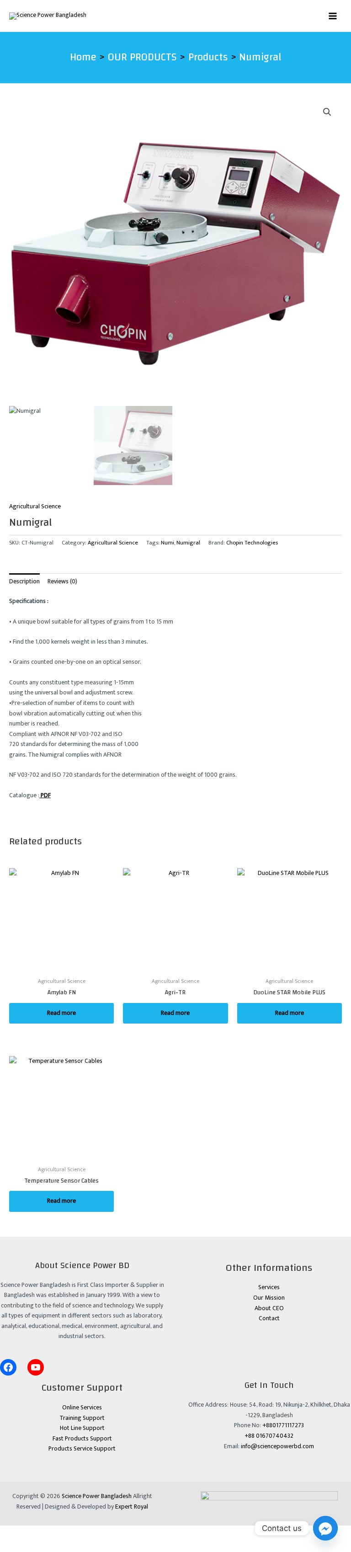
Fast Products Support (82, 1439)
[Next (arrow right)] (40, 1545)
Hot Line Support (82, 1428)
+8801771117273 (283, 1425)
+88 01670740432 (269, 1436)
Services (269, 1287)
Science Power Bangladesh (97, 1496)
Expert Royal (131, 1507)
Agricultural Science (35, 506)
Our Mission (269, 1298)
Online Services (82, 1408)
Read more (61, 1013)
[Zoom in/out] (13, 1532)
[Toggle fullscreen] (40, 1532)
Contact (269, 1318)
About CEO (269, 1308)
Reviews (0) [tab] (62, 581)
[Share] (67, 1532)
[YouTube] (35, 1367)
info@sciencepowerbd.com (277, 1446)
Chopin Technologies (252, 543)
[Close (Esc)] (93, 1532)
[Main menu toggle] (333, 16)
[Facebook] (8, 1367)
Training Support (82, 1418)
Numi (167, 543)
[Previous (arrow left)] (13, 1545)
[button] (327, 112)
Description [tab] (24, 581)
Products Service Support (82, 1449)
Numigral (188, 543)
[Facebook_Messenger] (325, 1528)
